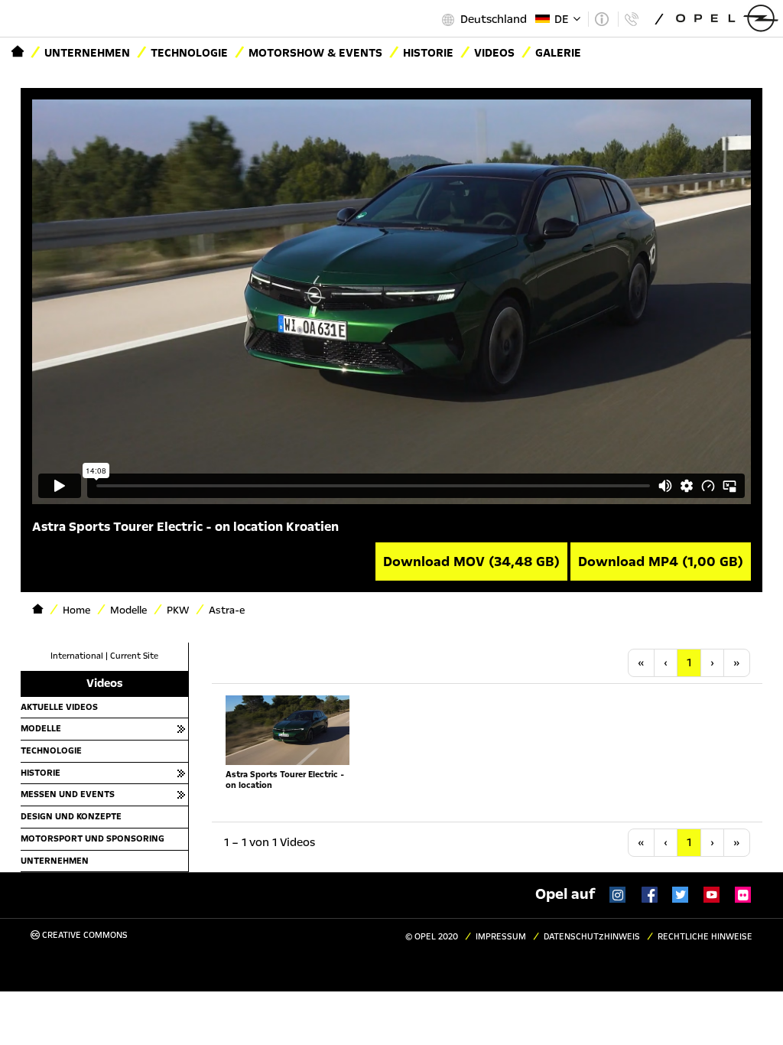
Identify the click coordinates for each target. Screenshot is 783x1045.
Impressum (501, 936)
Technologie (189, 52)
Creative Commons (84, 935)
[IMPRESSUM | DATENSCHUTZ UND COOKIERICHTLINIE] (601, 19)
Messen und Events (68, 794)
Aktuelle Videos (59, 707)
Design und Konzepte (71, 816)
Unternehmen (87, 52)
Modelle (41, 728)
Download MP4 (660, 561)
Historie (428, 52)
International (76, 656)
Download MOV (471, 561)
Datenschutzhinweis (592, 936)
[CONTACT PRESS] (631, 19)
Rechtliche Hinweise (705, 936)
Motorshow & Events (315, 52)
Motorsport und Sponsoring (92, 838)
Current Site (134, 656)
